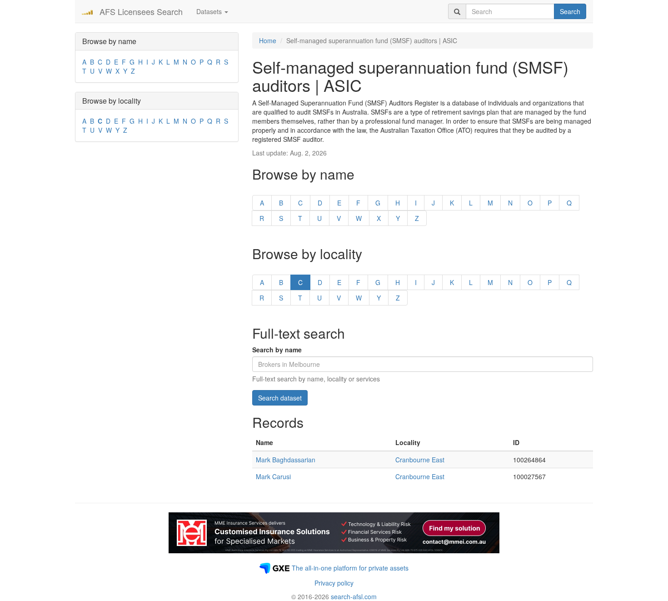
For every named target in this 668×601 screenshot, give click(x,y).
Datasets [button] (210, 11)
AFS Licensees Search (141, 11)
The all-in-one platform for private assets (350, 567)
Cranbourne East (419, 459)
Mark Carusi (273, 476)
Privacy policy (334, 582)
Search (570, 11)
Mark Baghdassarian (285, 459)
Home (267, 40)
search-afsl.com (354, 596)
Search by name (277, 349)
